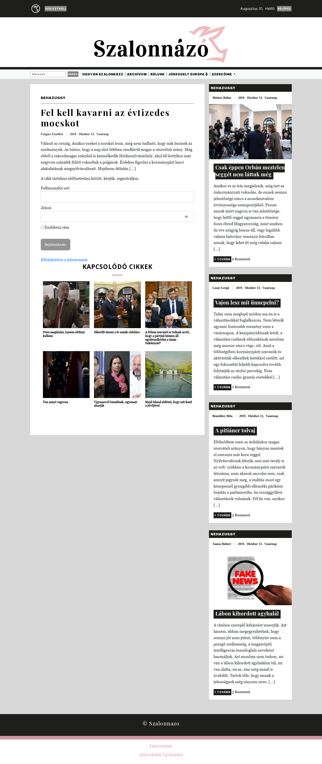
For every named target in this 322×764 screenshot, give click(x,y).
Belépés (284, 9)
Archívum (137, 74)
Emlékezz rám (56, 227)
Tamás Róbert (221, 544)
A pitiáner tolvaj (235, 430)
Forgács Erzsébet (52, 134)
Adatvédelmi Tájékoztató (161, 754)
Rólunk (157, 74)
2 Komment (241, 387)
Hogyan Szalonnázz (102, 74)
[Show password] (186, 216)
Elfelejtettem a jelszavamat (64, 259)
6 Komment (241, 259)
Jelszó (46, 207)
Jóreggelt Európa (186, 74)
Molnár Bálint (221, 97)
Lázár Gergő (220, 288)
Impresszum (161, 745)
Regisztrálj (55, 9)
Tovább (223, 259)
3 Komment (241, 515)
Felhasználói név (55, 188)
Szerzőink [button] (222, 74)
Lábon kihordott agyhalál (247, 613)
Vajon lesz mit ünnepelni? (247, 302)
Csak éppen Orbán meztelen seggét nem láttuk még (250, 171)
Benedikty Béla (222, 416)
